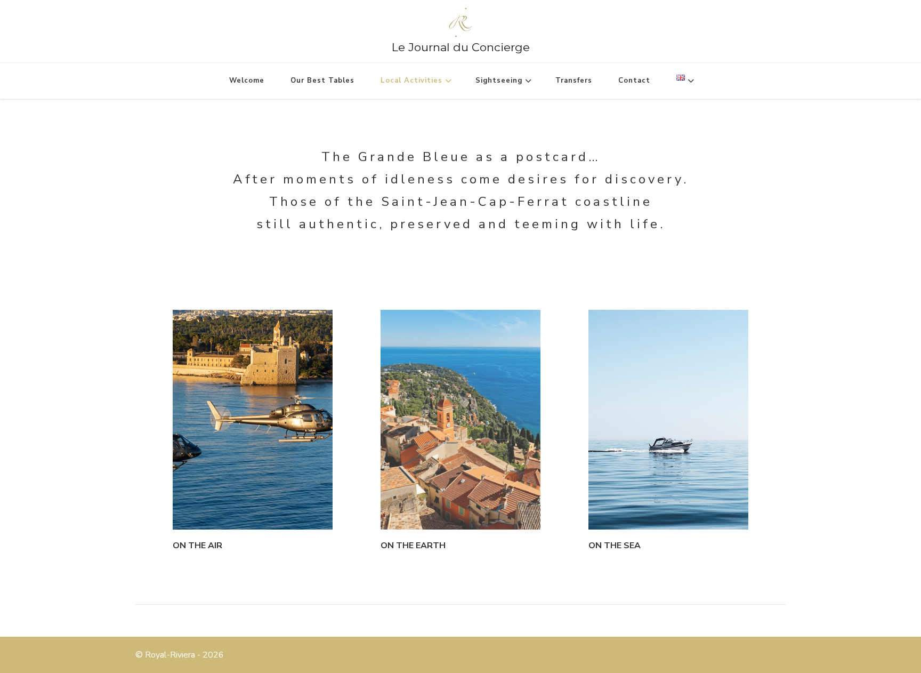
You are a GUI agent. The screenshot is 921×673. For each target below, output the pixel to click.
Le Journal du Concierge (461, 47)
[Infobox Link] (253, 433)
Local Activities (411, 80)
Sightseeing (498, 80)
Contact (634, 80)
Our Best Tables (322, 80)
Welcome (246, 80)
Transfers (573, 80)
